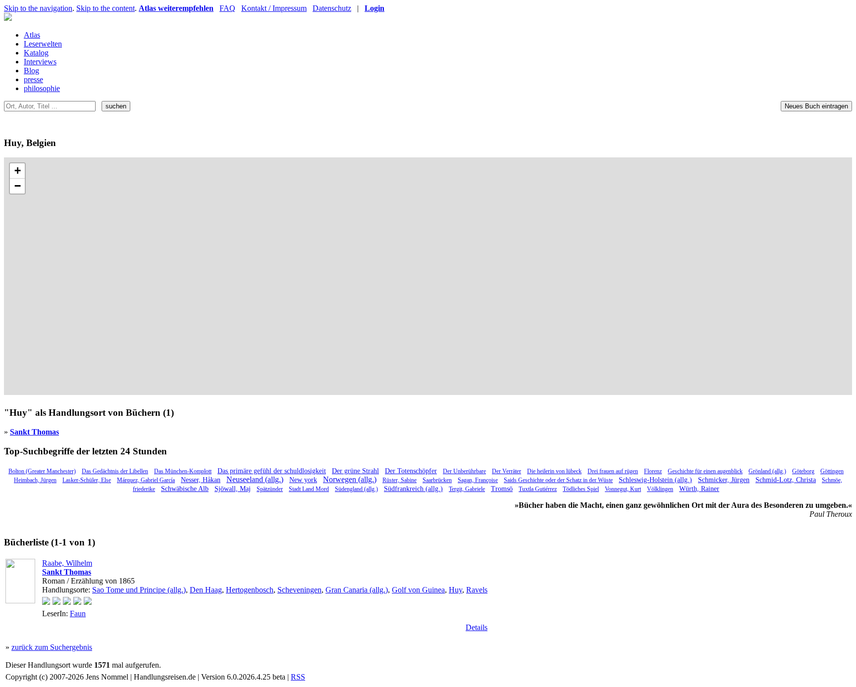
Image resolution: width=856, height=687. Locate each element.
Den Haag (206, 590)
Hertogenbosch (249, 590)
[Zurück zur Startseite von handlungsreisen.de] (8, 18)
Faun (78, 613)
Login (374, 8)
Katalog (36, 53)
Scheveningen (299, 590)
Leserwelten (43, 44)
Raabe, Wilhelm (67, 563)
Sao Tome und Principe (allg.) (139, 590)
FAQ (227, 8)
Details (476, 627)
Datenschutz (332, 8)
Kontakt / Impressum (274, 8)
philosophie (42, 88)
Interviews (40, 61)
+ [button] (17, 170)
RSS (298, 677)
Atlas (32, 35)
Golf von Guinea (418, 590)
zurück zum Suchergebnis (51, 647)
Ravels (476, 590)
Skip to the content (105, 8)
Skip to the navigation (38, 8)
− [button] (17, 186)
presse (33, 79)
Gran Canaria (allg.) (356, 590)
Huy (455, 590)
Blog (31, 70)
